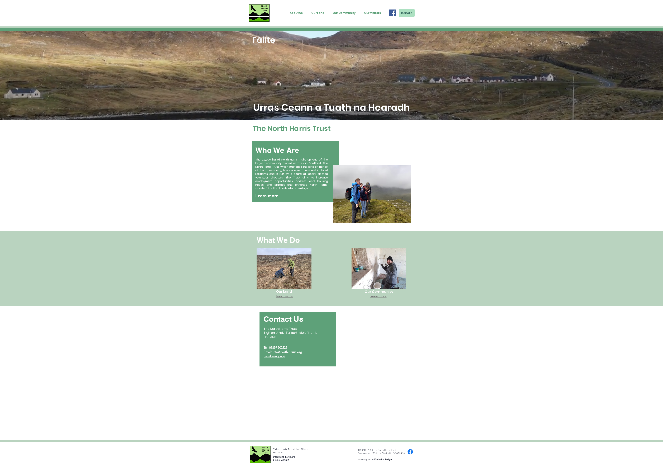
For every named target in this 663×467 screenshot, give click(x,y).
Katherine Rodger (383, 459)
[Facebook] (392, 13)
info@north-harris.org (287, 352)
